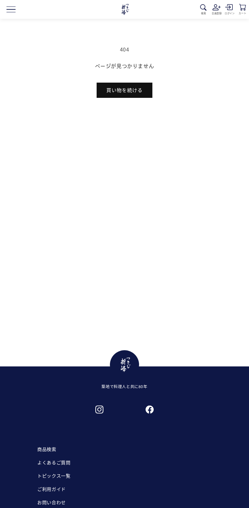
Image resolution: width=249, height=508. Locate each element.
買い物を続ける (124, 90)
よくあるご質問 (53, 462)
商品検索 (46, 449)
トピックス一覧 (53, 475)
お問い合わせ (51, 502)
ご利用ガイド (51, 489)
